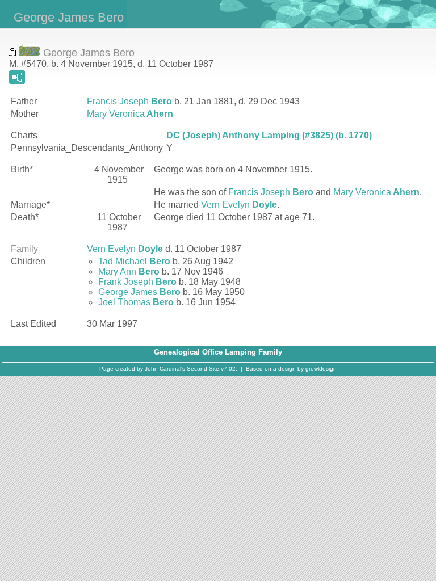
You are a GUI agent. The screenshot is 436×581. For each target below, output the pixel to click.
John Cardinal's (165, 368)
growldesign (321, 368)
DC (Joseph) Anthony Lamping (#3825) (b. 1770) (269, 135)
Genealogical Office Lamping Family (218, 352)
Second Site (203, 368)
